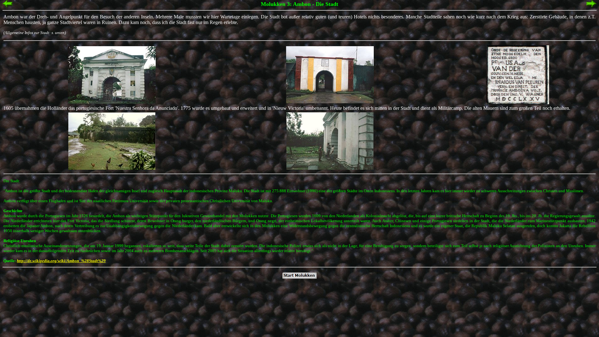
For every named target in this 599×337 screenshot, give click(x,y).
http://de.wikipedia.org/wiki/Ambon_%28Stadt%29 (61, 260)
